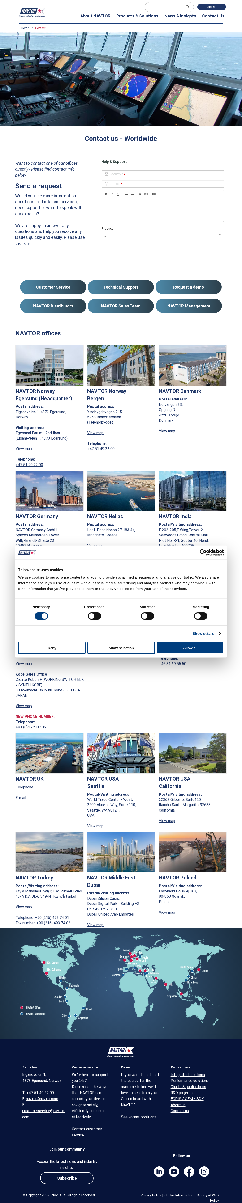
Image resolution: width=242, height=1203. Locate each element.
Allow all (190, 648)
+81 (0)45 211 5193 (33, 727)
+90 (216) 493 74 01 (52, 917)
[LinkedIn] (159, 1171)
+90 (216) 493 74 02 (53, 923)
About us (178, 1105)
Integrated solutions (188, 1075)
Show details (203, 633)
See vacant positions (138, 1117)
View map (24, 448)
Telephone (24, 787)
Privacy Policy (151, 1195)
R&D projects (182, 1092)
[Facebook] (189, 1171)
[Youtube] (174, 1171)
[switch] (94, 616)
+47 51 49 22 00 (29, 465)
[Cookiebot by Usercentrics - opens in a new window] (203, 552)
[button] (93, 16)
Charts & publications (188, 1087)
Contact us (180, 1111)
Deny (52, 648)
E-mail (21, 797)
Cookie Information (178, 1195)
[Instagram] (204, 1171)
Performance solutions (190, 1080)
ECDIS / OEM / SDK (187, 1099)
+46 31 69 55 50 (172, 663)
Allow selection (121, 648)
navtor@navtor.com (42, 1099)
